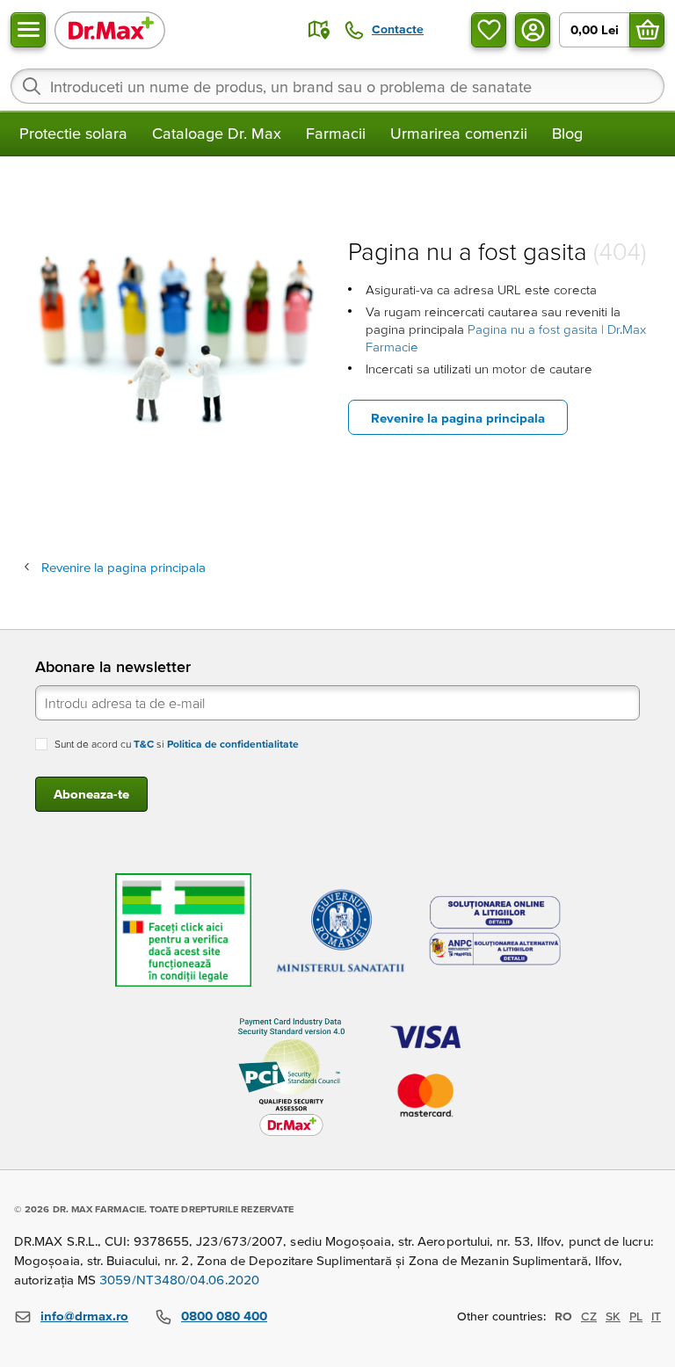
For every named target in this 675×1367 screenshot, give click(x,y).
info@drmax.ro (84, 1315)
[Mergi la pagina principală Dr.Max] (109, 29)
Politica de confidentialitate (233, 743)
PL (635, 1316)
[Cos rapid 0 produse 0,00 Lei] (646, 29)
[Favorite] (488, 29)
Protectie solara (73, 133)
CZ (589, 1316)
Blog (567, 133)
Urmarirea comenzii (458, 133)
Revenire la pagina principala (458, 417)
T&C (144, 743)
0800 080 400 (224, 1315)
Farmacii (336, 133)
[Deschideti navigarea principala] (28, 29)
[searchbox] (337, 86)
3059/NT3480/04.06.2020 (179, 1279)
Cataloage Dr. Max (216, 133)
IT (656, 1316)
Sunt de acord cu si (176, 743)
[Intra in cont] (532, 29)
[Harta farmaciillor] (319, 29)
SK (613, 1316)
